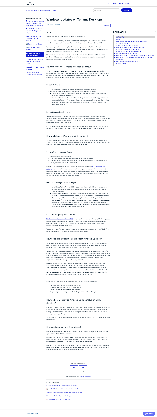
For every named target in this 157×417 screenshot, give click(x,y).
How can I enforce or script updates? (128, 61)
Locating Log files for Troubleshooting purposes (61, 385)
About (118, 39)
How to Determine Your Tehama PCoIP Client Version (33, 38)
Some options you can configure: (128, 49)
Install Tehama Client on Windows (60, 399)
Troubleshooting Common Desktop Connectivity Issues (34, 61)
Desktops (54, 10)
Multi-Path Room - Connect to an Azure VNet (63, 389)
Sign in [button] (127, 3)
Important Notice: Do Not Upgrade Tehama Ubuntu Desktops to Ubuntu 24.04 (35, 23)
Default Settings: (123, 43)
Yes (73, 367)
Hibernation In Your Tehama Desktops (58, 396)
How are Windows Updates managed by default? (131, 41)
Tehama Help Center (31, 10)
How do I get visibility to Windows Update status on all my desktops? (134, 58)
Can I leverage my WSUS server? (127, 53)
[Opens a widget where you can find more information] (149, 414)
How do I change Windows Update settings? (130, 47)
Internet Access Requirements (128, 45)
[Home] (30, 3)
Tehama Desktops (45, 10)
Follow (106, 25)
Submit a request (118, 3)
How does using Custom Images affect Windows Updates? (135, 55)
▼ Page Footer (121, 64)
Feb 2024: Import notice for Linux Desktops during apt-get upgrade (34, 31)
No (83, 367)
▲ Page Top (120, 37)
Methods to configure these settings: (130, 51)
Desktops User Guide (35, 44)
